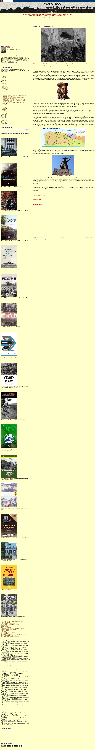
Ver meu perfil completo (6, 63)
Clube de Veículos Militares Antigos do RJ (9, 623)
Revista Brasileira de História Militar (8, 632)
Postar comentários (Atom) (42, 239)
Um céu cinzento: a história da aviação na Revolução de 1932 (13, 634)
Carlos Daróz (10, 47)
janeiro (4, 111)
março (4, 109)
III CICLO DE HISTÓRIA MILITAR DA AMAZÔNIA (11, 93)
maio (4, 107)
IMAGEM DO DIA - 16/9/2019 (8, 96)
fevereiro (5, 110)
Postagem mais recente (38, 237)
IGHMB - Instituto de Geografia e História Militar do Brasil (12, 628)
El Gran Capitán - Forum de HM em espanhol (10, 624)
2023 (3, 81)
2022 (3, 82)
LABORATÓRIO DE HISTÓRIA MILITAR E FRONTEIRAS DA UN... (14, 99)
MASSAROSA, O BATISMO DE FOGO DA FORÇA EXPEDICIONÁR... (15, 95)
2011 (3, 121)
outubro (4, 89)
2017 (3, 114)
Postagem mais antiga (89, 237)
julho (4, 104)
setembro (5, 90)
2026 (3, 77)
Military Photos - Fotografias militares (8, 629)
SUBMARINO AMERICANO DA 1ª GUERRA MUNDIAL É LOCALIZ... (14, 100)
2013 (3, 119)
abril (4, 108)
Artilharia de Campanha (5, 622)
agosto (4, 103)
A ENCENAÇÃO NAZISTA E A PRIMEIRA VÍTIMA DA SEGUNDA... (14, 102)
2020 (3, 85)
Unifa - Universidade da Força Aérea (8, 635)
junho (4, 105)
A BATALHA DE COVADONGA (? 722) (9, 98)
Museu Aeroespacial (5, 630)
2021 (3, 83)
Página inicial (63, 237)
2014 (3, 117)
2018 (3, 113)
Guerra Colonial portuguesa (6, 627)
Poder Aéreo (3, 631)
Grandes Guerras (4, 626)
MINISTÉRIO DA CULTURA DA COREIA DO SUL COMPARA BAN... (14, 97)
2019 (3, 86)
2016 (3, 115)
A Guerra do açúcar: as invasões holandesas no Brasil (12, 621)
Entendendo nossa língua (6, 625)
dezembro (5, 87)
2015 (3, 116)
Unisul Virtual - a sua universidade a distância (10, 636)
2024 (3, 80)
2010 (3, 122)
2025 (3, 79)
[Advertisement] (15, 33)
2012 (3, 120)
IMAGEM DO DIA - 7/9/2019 (7, 101)
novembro (5, 88)
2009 (3, 123)
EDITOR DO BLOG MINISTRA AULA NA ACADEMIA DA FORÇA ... (14, 94)
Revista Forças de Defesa (6, 633)
